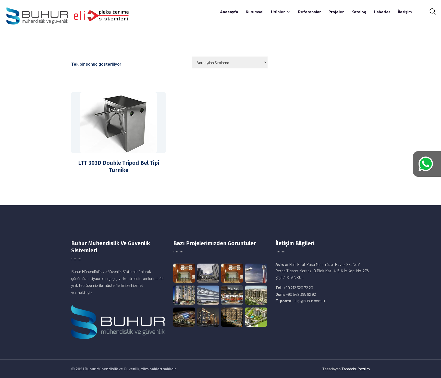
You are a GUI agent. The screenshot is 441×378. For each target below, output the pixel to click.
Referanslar (309, 11)
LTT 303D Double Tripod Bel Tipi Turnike (118, 166)
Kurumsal (254, 11)
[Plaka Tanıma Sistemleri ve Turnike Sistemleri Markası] (67, 15)
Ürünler (278, 11)
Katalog (358, 11)
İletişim (405, 11)
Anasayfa (229, 11)
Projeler (336, 11)
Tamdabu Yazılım (355, 368)
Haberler (382, 11)
